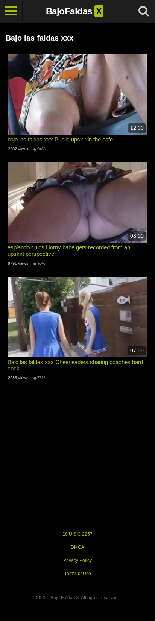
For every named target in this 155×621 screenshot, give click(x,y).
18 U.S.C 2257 (77, 534)
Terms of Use (77, 573)
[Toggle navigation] (11, 11)
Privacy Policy (77, 560)
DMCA (77, 547)
